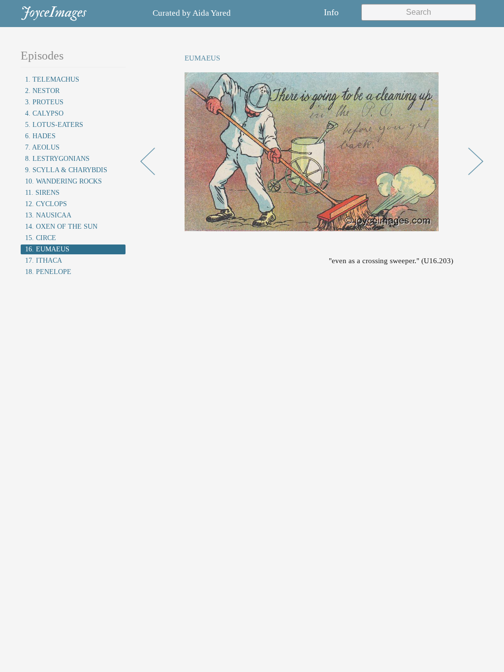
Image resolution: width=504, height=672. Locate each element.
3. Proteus (44, 102)
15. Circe (40, 238)
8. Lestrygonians (57, 158)
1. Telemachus (52, 79)
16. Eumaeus (47, 249)
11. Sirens (42, 192)
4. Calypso (44, 113)
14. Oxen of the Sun (61, 226)
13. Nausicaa (48, 215)
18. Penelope (48, 271)
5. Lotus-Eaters (54, 124)
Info (331, 12)
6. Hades (40, 136)
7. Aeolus (42, 147)
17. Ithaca (43, 260)
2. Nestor (42, 90)
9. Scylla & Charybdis (66, 170)
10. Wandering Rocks (63, 181)
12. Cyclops (46, 204)
